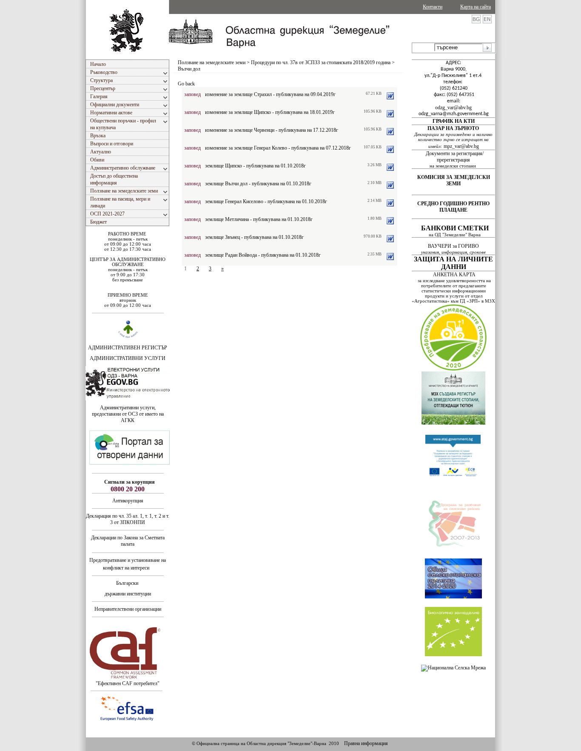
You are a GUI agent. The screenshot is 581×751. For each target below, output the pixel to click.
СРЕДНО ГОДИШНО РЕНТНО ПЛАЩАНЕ (453, 207)
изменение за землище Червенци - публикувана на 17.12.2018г (271, 130)
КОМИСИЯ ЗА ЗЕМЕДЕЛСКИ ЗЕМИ (453, 180)
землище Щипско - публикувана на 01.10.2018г (255, 166)
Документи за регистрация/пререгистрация (455, 156)
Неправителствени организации (127, 609)
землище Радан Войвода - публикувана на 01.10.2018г (263, 255)
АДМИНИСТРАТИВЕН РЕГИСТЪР (127, 348)
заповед (192, 94)
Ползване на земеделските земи (211, 62)
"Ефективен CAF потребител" (127, 683)
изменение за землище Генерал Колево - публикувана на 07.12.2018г (278, 148)
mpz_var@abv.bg (461, 146)
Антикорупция (127, 501)
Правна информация (366, 743)
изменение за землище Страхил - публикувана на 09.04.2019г (270, 94)
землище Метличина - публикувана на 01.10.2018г (259, 219)
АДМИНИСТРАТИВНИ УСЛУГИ (127, 358)
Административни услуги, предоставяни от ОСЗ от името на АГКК (128, 414)
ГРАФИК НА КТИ (454, 121)
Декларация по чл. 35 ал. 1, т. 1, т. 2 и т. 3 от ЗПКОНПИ (127, 519)
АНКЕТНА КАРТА (454, 275)
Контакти (432, 7)
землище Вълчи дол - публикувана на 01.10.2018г (258, 184)
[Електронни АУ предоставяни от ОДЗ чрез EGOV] (128, 399)
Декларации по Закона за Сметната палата (128, 541)
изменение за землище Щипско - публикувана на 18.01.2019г (270, 112)
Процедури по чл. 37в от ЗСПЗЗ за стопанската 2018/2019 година (320, 62)
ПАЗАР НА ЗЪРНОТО (453, 128)
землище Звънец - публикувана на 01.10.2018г (254, 237)
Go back (186, 84)
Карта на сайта (475, 7)
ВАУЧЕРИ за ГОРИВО (454, 246)
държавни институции (128, 594)
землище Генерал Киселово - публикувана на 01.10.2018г (266, 201)
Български (127, 583)
